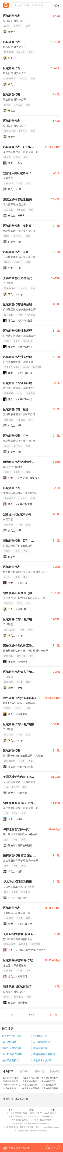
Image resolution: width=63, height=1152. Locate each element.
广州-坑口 (8, 970)
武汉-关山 (8, 655)
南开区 (7, 25)
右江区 (7, 550)
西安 (6, 891)
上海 (6, 786)
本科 (25, 157)
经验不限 (21, 655)
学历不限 (30, 314)
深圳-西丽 (8, 314)
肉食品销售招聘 (29, 1084)
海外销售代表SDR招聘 (52, 1081)
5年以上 (21, 209)
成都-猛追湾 (9, 760)
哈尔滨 (7, 157)
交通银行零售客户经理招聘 (15, 1084)
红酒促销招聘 (40, 1048)
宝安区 (7, 708)
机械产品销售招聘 (11, 1048)
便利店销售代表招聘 (44, 1054)
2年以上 (18, 25)
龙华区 (7, 471)
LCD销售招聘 (9, 1042)
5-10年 (15, 786)
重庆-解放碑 (9, 288)
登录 (57, 5)
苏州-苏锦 (8, 681)
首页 (10, 1109)
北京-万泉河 (9, 629)
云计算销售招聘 (41, 1042)
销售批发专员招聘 (30, 1088)
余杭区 (7, 104)
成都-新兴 (8, 734)
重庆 (6, 865)
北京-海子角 (9, 498)
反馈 (31, 1109)
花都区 (7, 445)
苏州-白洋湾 (9, 944)
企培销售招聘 (9, 1088)
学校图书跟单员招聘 (12, 1081)
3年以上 (23, 288)
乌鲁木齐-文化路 (12, 366)
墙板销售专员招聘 (42, 1060)
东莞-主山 (8, 209)
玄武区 (7, 340)
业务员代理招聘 (10, 1060)
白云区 (7, 576)
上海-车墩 (8, 917)
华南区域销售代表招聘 (32, 1081)
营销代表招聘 (40, 1035)
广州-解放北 (9, 78)
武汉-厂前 (8, 52)
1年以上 (23, 498)
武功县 (7, 996)
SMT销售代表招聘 (12, 1054)
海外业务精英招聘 (49, 1077)
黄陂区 (7, 235)
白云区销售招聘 (10, 1077)
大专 (28, 25)
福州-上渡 (8, 419)
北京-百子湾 (9, 130)
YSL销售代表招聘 (30, 1077)
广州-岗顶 (8, 183)
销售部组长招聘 (48, 1084)
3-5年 (17, 157)
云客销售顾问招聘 (49, 1088)
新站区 (7, 261)
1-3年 (19, 183)
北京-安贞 (8, 603)
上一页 (10, 1015)
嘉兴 (6, 839)
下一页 (53, 1015)
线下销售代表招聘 (11, 1035)
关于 (52, 1109)
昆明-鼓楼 (8, 393)
